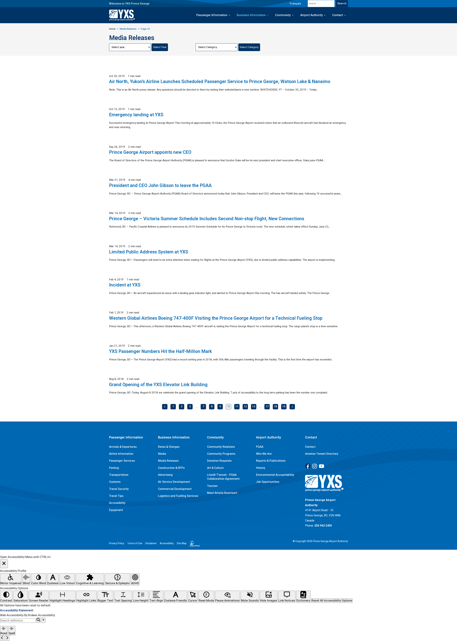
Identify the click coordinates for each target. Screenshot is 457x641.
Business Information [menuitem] (251, 15)
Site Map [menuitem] (182, 543)
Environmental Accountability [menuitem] (275, 475)
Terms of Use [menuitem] (134, 543)
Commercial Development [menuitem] (175, 489)
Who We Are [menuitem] (264, 454)
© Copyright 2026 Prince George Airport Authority (320, 541)
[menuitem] (295, 3)
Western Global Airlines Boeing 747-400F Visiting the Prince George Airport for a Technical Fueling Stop (215, 318)
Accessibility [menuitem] (117, 503)
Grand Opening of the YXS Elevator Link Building (158, 384)
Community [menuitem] (283, 15)
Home (112, 29)
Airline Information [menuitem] (121, 454)
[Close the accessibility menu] (4, 563)
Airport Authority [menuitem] (311, 15)
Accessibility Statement (16, 610)
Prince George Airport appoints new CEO (150, 152)
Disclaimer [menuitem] (151, 543)
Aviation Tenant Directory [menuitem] (321, 454)
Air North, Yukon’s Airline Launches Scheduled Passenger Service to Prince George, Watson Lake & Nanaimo (219, 81)
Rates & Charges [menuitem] (168, 447)
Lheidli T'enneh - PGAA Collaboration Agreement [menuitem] (223, 477)
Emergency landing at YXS (136, 114)
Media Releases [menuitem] (168, 461)
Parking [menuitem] (114, 468)
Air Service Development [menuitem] (174, 482)
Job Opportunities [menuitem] (267, 482)
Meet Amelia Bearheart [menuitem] (222, 493)
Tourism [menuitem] (212, 486)
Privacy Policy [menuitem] (116, 543)
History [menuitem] (260, 468)
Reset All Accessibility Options (332, 600)
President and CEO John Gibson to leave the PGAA (160, 185)
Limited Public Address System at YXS (148, 252)
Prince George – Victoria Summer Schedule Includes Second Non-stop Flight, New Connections (206, 218)
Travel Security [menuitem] (119, 489)
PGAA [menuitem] (259, 447)
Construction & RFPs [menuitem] (171, 468)
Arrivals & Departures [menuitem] (123, 447)
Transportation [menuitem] (118, 475)
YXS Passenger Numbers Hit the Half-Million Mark (160, 351)
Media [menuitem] (162, 454)
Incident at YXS (124, 285)
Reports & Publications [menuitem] (270, 461)
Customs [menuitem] (114, 482)
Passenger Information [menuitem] (211, 15)
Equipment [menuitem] (116, 510)
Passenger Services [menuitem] (122, 461)
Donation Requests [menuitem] (219, 461)
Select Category (249, 47)
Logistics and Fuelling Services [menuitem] (178, 496)
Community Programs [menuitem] (221, 454)
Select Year (160, 47)
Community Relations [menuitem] (221, 447)
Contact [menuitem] (337, 15)
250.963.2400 (323, 525)
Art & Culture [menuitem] (215, 468)
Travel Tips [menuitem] (116, 496)
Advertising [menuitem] (165, 475)
